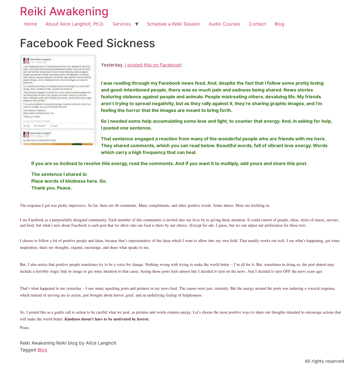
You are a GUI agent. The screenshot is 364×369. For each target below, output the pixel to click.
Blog (279, 24)
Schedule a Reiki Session (173, 24)
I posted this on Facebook (153, 65)
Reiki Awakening (64, 11)
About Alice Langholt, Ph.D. (75, 24)
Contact (257, 24)
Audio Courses (224, 24)
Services (122, 24)
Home (30, 24)
